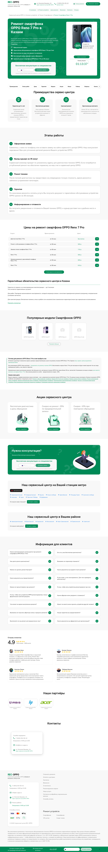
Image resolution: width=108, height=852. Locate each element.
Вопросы (87, 86)
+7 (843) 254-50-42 (63, 3)
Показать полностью (14, 303)
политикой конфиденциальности (44, 73)
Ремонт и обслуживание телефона (41, 379)
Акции (61, 86)
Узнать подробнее (22, 429)
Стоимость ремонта (49, 774)
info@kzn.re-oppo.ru (22, 745)
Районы (78, 86)
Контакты (69, 10)
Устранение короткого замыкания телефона (53, 382)
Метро (69, 86)
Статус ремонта (80, 4)
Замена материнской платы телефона (28, 380)
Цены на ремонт (81, 57)
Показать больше (54, 344)
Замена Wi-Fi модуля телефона (60, 379)
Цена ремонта (54, 10)
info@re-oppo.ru (17, 792)
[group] (15, 704)
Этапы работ (25, 86)
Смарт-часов (61, 818)
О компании (32, 10)
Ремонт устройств (44, 10)
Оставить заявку (33, 502)
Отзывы (76, 10)
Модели (53, 86)
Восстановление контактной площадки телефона (27, 382)
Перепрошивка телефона (46, 380)
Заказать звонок (93, 4)
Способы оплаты (48, 799)
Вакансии (62, 10)
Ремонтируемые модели (50, 788)
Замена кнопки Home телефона (77, 379)
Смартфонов (47, 815)
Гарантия (43, 86)
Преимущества (14, 86)
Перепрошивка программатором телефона (65, 380)
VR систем (46, 818)
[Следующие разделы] (99, 86)
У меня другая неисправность (54, 272)
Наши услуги (47, 791)
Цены (35, 86)
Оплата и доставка (49, 777)
